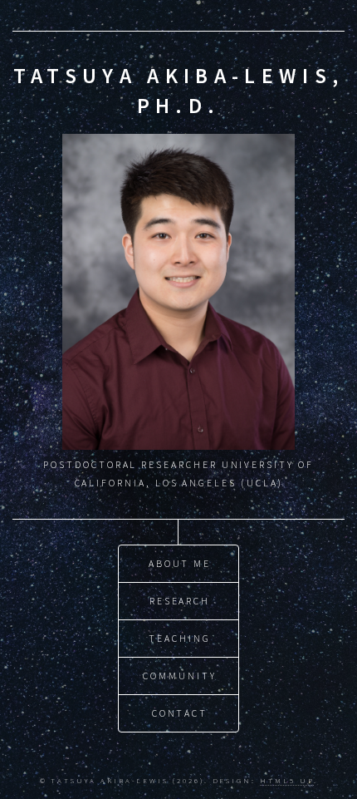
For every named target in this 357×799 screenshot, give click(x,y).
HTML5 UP (286, 780)
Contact (180, 713)
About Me (180, 563)
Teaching (179, 638)
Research (179, 600)
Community (179, 675)
